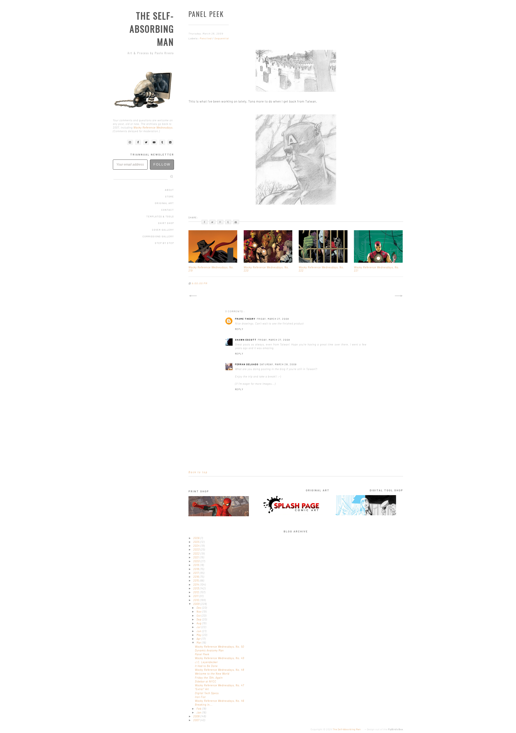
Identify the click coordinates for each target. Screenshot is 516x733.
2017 (196, 572)
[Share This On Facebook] (205, 222)
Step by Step (164, 243)
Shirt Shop (166, 223)
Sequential (221, 38)
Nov (199, 611)
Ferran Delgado (247, 364)
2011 (196, 596)
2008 (196, 716)
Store (169, 196)
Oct (199, 615)
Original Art (164, 203)
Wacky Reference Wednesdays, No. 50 (219, 646)
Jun (199, 631)
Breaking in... (204, 704)
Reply (239, 329)
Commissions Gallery (158, 236)
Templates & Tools (160, 216)
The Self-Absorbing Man (152, 28)
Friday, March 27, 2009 (273, 318)
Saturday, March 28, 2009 (278, 364)
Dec (199, 607)
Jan (199, 712)
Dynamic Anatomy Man (209, 650)
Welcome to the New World (212, 673)
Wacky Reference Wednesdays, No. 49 (219, 658)
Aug (199, 623)
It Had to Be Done (206, 666)
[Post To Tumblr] (228, 222)
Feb (199, 708)
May (199, 635)
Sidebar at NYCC (205, 681)
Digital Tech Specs (207, 693)
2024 (197, 545)
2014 (196, 584)
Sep (199, 619)
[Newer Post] (192, 296)
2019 (196, 565)
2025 (196, 541)
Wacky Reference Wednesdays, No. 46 (219, 700)
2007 (196, 720)
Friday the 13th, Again (209, 677)
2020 (197, 561)
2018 (196, 569)
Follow (162, 164)
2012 (196, 592)
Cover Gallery (163, 229)
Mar (199, 642)
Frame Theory (245, 318)
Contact (167, 209)
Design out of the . (385, 729)
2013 (196, 588)
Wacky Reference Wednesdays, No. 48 (219, 669)
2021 (196, 557)
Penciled (206, 38)
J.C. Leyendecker (206, 662)
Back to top (198, 472)
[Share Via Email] (236, 222)
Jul (199, 627)
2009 (197, 603)
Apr (199, 638)
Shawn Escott (246, 339)
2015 (196, 580)
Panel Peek (202, 654)
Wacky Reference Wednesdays (153, 127)
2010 (196, 600)
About (169, 190)
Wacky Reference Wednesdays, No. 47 (219, 685)
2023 (196, 549)
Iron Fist (200, 697)
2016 (196, 576)
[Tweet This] (212, 222)
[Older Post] (399, 296)
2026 (196, 538)
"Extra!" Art (202, 689)
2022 (197, 553)
